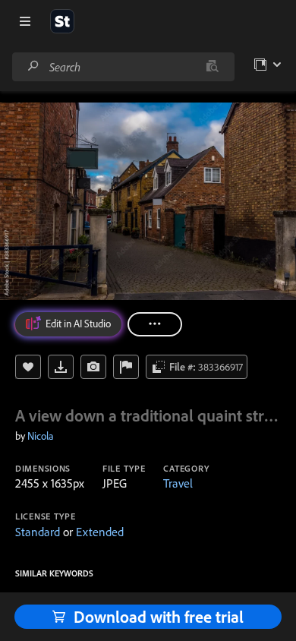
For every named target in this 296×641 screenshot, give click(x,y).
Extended (100, 531)
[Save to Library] (28, 367)
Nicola (40, 436)
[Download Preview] (61, 367)
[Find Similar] (93, 367)
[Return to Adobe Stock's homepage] (62, 21)
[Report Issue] (126, 367)
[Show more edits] (155, 324)
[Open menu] (25, 21)
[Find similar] (212, 66)
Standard (37, 531)
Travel (178, 483)
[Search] (33, 66)
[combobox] (123, 67)
